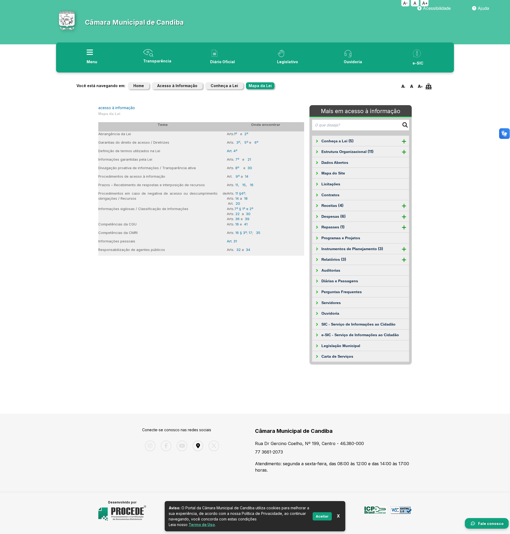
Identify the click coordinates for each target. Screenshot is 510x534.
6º (256, 142)
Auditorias (330, 270)
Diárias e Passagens (339, 281)
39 (247, 219)
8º (237, 168)
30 (250, 168)
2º (246, 134)
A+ (425, 3)
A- (405, 3)
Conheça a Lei (224, 85)
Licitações (330, 184)
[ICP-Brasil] (375, 513)
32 (238, 249)
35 (258, 232)
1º (235, 134)
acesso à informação (116, 107)
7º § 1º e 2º (243, 209)
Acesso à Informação (177, 85)
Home (138, 85)
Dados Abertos (334, 162)
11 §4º (240, 193)
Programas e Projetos (340, 238)
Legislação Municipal (340, 346)
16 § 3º (241, 232)
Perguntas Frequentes (341, 292)
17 (250, 232)
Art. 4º (232, 151)
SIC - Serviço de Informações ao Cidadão (358, 324)
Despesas (333, 216)
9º (238, 176)
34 (248, 249)
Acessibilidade (436, 8)
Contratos (330, 195)
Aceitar (322, 516)
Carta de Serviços (337, 356)
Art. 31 (232, 241)
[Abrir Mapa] (196, 446)
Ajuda (482, 8)
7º (237, 159)
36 (237, 219)
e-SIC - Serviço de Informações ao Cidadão (360, 335)
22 (237, 214)
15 (244, 185)
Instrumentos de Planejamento (352, 248)
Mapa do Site (333, 173)
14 (246, 176)
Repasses (333, 227)
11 (236, 185)
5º (246, 142)
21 (249, 159)
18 (246, 198)
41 (246, 224)
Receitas (332, 205)
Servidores (331, 303)
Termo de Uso (202, 524)
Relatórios (333, 259)
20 (238, 203)
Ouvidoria (330, 313)
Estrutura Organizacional (347, 151)
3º (238, 142)
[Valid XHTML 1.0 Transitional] (401, 513)
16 (251, 185)
